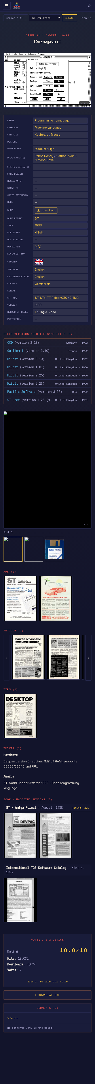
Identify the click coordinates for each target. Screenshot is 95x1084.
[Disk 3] (54, 549)
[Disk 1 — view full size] (47, 469)
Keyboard (42, 135)
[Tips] (20, 716)
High (51, 149)
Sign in (86, 17)
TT (49, 298)
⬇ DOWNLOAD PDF (47, 995)
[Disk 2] (33, 549)
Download (48, 210)
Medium (40, 149)
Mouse (55, 135)
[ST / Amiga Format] (20, 835)
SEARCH (69, 17)
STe (43, 298)
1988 (38, 225)
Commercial (43, 284)
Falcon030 (59, 298)
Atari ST (33, 34)
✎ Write (12, 1018)
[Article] (28, 657)
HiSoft (39, 232)
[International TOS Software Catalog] (20, 900)
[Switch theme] (89, 6)
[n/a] (38, 247)
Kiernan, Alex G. (66, 156)
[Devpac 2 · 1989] (20, 598)
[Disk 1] (13, 549)
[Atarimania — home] (16, 5)
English (40, 270)
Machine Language (48, 127)
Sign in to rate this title (47, 981)
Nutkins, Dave (44, 160)
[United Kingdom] (39, 262)
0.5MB (74, 298)
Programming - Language (52, 120)
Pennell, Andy (44, 156)
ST (37, 298)
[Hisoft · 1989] (55, 598)
